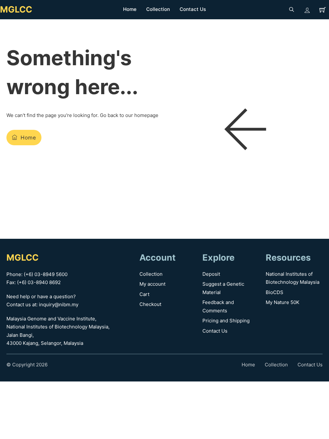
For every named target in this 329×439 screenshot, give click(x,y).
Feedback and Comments (218, 306)
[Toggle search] (291, 9)
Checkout (150, 304)
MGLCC (16, 9)
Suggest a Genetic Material (223, 288)
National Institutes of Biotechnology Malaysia (292, 278)
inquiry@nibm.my (58, 304)
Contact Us (193, 9)
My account (152, 284)
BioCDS (274, 292)
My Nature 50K (282, 302)
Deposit (211, 274)
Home (130, 9)
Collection (158, 9)
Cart (144, 294)
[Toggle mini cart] (322, 9)
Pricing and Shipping (226, 321)
